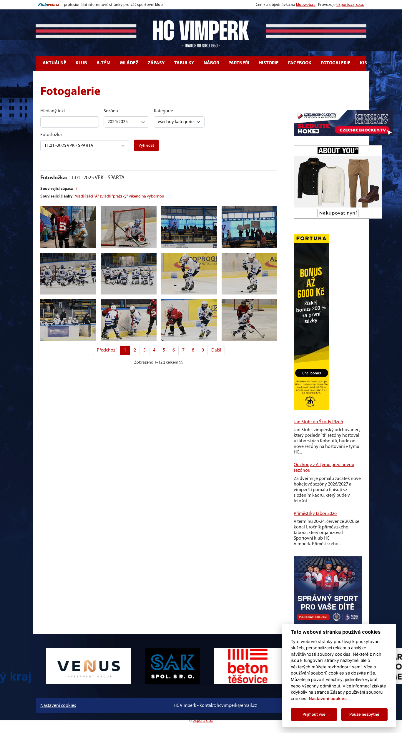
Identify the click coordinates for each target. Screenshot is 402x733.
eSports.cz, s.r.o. (350, 5)
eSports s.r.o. (203, 721)
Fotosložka (51, 135)
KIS (363, 63)
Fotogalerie (335, 63)
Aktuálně (54, 63)
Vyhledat (146, 145)
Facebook (299, 63)
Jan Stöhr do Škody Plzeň (318, 422)
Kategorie (163, 111)
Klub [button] (81, 63)
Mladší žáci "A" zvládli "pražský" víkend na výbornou (119, 196)
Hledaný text (52, 111)
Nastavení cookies (58, 705)
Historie (269, 63)
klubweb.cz (305, 5)
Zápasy (156, 63)
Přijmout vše (314, 714)
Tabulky (184, 63)
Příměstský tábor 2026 (315, 513)
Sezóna (111, 111)
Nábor (211, 63)
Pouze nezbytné (364, 714)
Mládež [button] (129, 63)
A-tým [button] (104, 63)
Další (216, 350)
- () (76, 189)
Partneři (238, 63)
